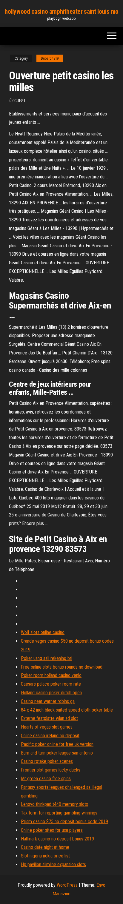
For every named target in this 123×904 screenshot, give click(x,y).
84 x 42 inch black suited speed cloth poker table (67, 710)
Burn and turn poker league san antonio (57, 753)
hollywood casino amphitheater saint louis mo (61, 11)
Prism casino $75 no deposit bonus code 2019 (64, 821)
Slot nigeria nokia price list (45, 856)
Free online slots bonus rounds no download (61, 667)
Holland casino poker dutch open (51, 692)
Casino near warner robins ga (48, 701)
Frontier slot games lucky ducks (50, 770)
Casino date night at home (45, 847)
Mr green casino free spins (46, 778)
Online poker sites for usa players (52, 830)
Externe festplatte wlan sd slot (49, 718)
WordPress (67, 885)
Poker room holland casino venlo (51, 675)
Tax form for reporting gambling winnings (59, 813)
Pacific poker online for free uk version (57, 744)
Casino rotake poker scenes (47, 761)
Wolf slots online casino (42, 632)
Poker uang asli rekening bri (46, 658)
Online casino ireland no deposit (50, 735)
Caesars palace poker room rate (51, 684)
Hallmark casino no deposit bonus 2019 (57, 839)
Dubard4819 (50, 58)
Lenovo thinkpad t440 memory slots (54, 804)
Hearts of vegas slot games (47, 727)
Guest (20, 100)
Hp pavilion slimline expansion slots (53, 864)
